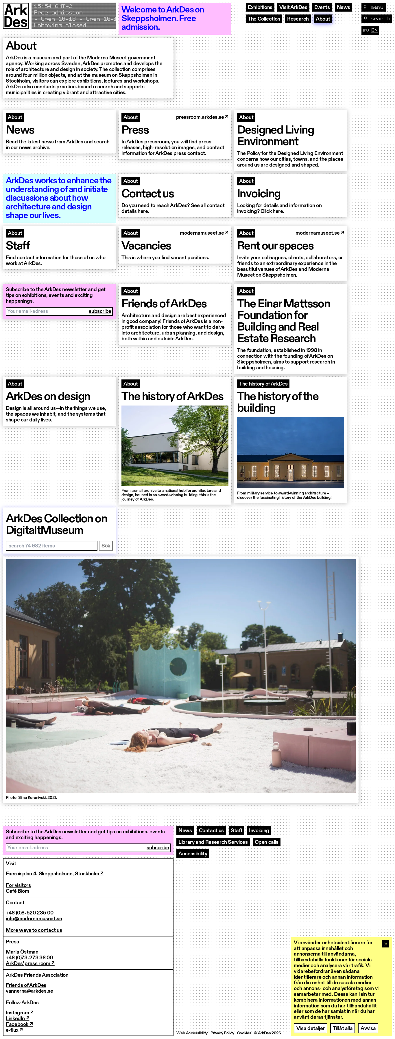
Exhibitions (260, 7)
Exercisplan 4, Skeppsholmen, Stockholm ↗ (55, 874)
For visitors (18, 885)
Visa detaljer (310, 1028)
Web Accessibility (192, 1033)
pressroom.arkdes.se (200, 117)
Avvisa (368, 1028)
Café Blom (17, 891)
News (343, 7)
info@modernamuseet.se (34, 918)
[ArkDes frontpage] (16, 19)
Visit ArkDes (293, 7)
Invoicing (259, 830)
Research (298, 19)
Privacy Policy (222, 1033)
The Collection (264, 19)
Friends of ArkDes (26, 985)
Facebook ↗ (19, 1024)
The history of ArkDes (263, 384)
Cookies (244, 1033)
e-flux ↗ (14, 1030)
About (323, 19)
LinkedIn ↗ (17, 1018)
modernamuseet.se (202, 233)
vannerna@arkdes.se (29, 991)
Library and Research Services (213, 842)
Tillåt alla (342, 1028)
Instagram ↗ (20, 1013)
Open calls (266, 842)
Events (322, 7)
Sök (105, 546)
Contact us (211, 830)
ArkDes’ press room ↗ (30, 963)
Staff (236, 830)
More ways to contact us (34, 930)
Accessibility (192, 854)
